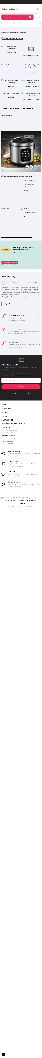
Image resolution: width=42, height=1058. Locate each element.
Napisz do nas (9, 304)
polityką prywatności (23, 375)
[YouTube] (29, 393)
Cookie (20, 506)
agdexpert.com (18, 252)
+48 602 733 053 (8, 427)
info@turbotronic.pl (8, 436)
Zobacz (26, 140)
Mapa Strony (29, 506)
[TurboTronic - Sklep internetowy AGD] (10, 9)
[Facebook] (24, 393)
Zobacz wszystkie (6, 115)
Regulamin (12, 506)
